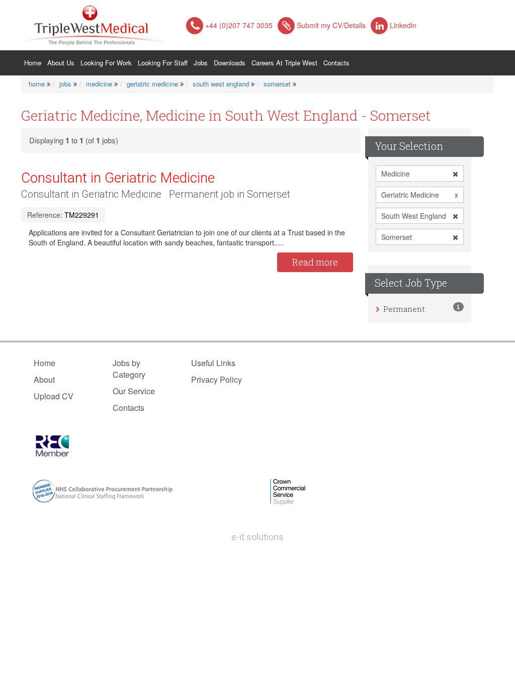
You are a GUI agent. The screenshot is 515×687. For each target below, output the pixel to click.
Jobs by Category (129, 368)
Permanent (404, 309)
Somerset (396, 237)
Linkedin (403, 25)
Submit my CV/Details (331, 25)
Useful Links (213, 363)
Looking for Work (106, 62)
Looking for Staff (163, 62)
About (44, 379)
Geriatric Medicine (419, 195)
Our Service (134, 391)
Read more (315, 262)
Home (34, 62)
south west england (221, 84)
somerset (277, 84)
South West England (413, 216)
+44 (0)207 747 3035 (239, 25)
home (37, 84)
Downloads (229, 62)
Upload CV (53, 396)
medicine (99, 84)
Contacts (336, 62)
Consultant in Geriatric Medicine (118, 177)
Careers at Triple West (284, 62)
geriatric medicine (152, 84)
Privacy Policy (216, 379)
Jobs (201, 62)
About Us (60, 62)
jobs (65, 84)
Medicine (395, 173)
